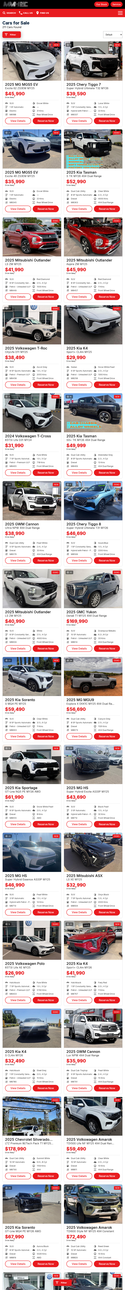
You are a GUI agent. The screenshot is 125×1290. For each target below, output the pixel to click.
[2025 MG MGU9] (93, 676)
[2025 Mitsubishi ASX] (93, 852)
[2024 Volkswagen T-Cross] (32, 412)
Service (116, 4)
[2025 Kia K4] (93, 324)
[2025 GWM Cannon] (32, 500)
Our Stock (101, 4)
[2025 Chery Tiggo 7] (93, 61)
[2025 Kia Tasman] (93, 149)
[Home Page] (16, 4)
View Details (18, 120)
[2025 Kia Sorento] (32, 676)
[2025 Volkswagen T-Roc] (32, 324)
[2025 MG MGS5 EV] (32, 61)
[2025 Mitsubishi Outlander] (32, 237)
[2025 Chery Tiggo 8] (93, 500)
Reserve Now (46, 120)
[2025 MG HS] (93, 764)
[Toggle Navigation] (120, 13)
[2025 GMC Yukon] (93, 588)
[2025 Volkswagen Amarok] (93, 1116)
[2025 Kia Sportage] (32, 764)
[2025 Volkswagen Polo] (32, 940)
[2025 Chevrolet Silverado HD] (32, 1116)
